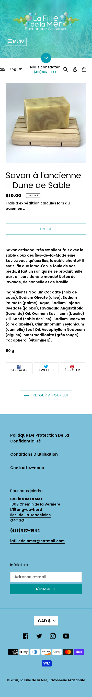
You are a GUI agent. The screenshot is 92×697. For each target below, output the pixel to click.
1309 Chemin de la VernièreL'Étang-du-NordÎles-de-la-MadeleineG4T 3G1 (35, 512)
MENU (18, 41)
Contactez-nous (27, 467)
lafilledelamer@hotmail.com (37, 540)
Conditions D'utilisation (34, 454)
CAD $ (44, 621)
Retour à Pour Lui (50, 395)
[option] (16, 69)
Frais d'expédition (23, 203)
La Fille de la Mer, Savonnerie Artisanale (52, 680)
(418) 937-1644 (45, 72)
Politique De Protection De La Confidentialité (39, 438)
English (16, 69)
